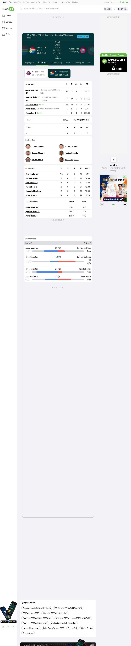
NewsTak (17, 2)
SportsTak (7, 2)
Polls (8, 34)
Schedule (10, 22)
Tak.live (75, 2)
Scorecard (42, 62)
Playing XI (79, 62)
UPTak (26, 2)
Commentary (56, 62)
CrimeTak (47, 2)
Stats (68, 62)
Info (89, 62)
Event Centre (83, 37)
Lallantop (56, 2)
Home (8, 16)
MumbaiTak (36, 2)
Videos (9, 28)
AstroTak (66, 2)
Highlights (29, 62)
